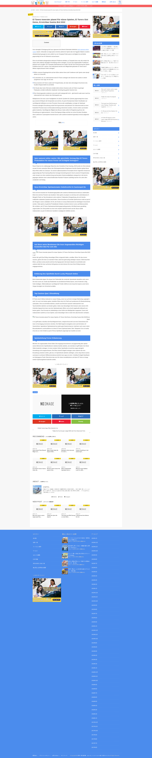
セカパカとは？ (58, 1)
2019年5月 (94, 651)
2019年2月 (94, 663)
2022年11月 (95, 597)
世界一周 (67, 1)
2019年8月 (94, 643)
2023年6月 (94, 567)
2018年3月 (94, 709)
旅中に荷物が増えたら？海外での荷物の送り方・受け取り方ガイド (110, 61)
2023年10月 (95, 551)
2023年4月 (94, 576)
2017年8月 (94, 739)
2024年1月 (94, 538)
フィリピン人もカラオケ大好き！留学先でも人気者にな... (79, 538)
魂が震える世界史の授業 (99, 162)
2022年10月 (95, 601)
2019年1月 (94, 668)
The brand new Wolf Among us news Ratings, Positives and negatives (109, 105)
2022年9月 (94, 605)
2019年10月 (95, 638)
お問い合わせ (113, 1)
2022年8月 (94, 609)
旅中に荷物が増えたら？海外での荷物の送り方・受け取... (79, 562)
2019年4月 (94, 655)
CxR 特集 (95, 153)
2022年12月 (95, 592)
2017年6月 (94, 747)
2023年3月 (94, 580)
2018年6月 (94, 697)
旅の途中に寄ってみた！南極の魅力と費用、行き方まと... (79, 546)
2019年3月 (94, 659)
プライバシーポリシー (44, 755)
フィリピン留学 (84, 1)
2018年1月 (94, 718)
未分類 (35, 392)
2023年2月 (94, 584)
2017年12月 (95, 722)
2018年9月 (94, 684)
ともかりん (46, 487)
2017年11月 (95, 726)
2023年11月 (95, 546)
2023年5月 (94, 571)
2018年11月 (95, 676)
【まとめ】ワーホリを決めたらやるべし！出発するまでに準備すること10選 (110, 76)
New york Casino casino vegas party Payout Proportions (109, 90)
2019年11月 (95, 634)
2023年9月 (94, 555)
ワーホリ (75, 1)
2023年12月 (95, 542)
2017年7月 (94, 743)
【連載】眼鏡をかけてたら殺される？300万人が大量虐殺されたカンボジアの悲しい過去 (110, 69)
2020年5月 (94, 622)
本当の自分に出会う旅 (99, 157)
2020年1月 (94, 626)
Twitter (61, 496)
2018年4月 (94, 705)
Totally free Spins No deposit (108, 97)
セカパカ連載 (95, 1)
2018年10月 (95, 680)
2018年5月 (94, 701)
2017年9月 (94, 734)
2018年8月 (94, 688)
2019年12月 (95, 630)
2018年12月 (95, 672)
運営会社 (104, 1)
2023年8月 (94, 559)
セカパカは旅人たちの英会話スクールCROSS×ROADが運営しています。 (76, 5)
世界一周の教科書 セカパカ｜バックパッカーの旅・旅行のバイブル (94, 755)
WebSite (55, 496)
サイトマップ (64, 755)
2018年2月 (94, 714)
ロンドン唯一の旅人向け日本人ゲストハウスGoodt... (79, 554)
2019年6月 (94, 647)
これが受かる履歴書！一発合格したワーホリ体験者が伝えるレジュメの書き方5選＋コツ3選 (110, 48)
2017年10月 (95, 730)
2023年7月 (94, 563)
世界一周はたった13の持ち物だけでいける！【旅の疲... (79, 569)
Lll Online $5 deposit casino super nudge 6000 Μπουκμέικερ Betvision (109, 119)
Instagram (67, 496)
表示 (63, 122)
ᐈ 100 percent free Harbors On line (109, 111)
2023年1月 (94, 588)
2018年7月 (94, 693)
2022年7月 (94, 613)
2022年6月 (94, 617)
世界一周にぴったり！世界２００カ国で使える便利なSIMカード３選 (110, 55)
